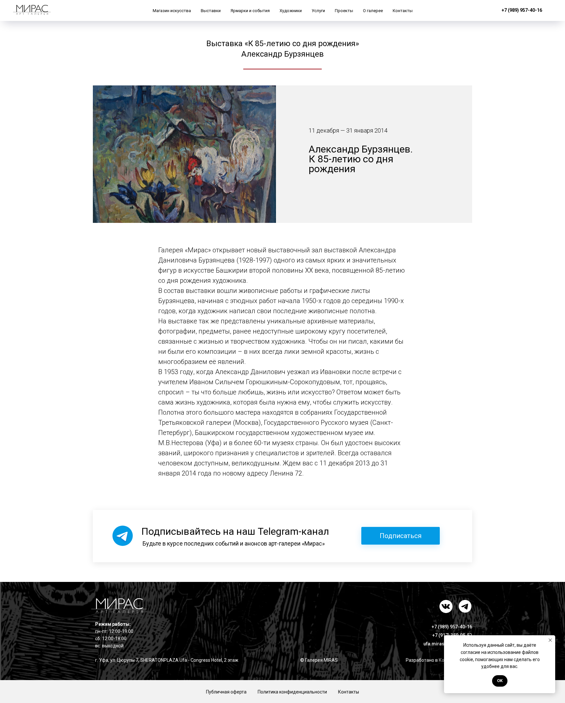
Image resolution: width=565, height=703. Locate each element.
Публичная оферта (226, 691)
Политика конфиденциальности (292, 691)
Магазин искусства (172, 10)
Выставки (211, 10)
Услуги (318, 10)
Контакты (403, 10)
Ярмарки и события (250, 10)
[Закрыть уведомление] (550, 640)
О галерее (373, 10)
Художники (291, 10)
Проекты (344, 10)
